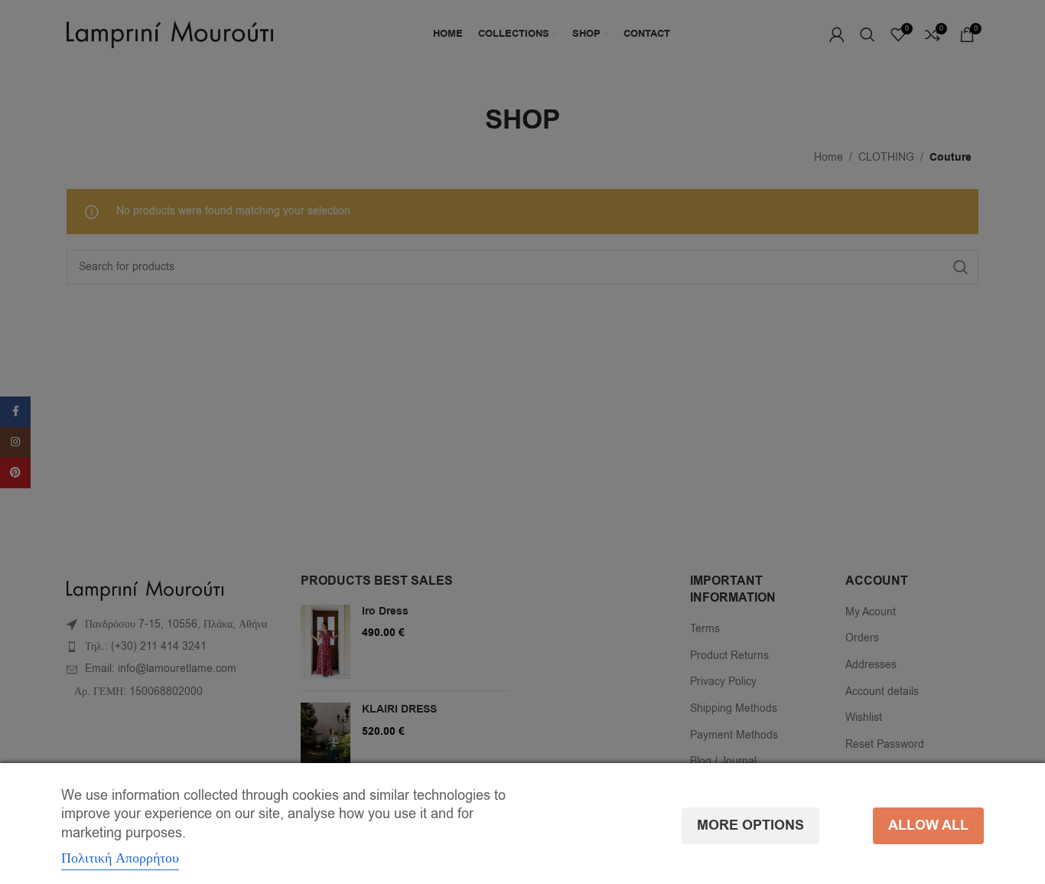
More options (750, 825)
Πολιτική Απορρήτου (120, 858)
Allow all (928, 825)
